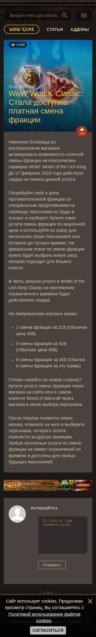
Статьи (55, 29)
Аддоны (79, 29)
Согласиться (48, 630)
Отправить (52, 565)
